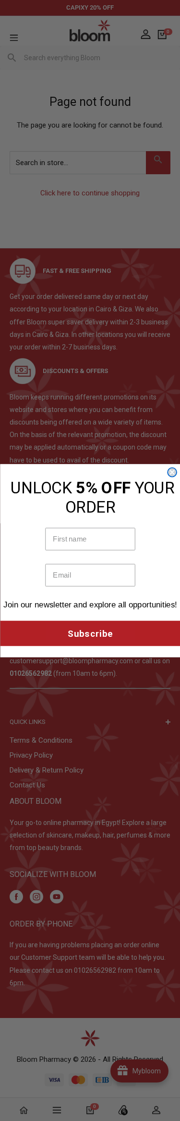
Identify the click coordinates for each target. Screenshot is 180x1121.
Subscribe (90, 633)
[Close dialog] (172, 472)
